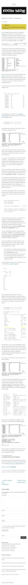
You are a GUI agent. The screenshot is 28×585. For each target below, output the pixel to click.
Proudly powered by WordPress (8, 582)
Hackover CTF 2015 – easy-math (8, 550)
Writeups (14, 470)
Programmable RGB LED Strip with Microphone (11, 543)
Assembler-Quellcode (13, 263)
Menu (14, 4)
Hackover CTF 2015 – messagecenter (9, 547)
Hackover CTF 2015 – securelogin (8, 545)
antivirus (22, 470)
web (11, 471)
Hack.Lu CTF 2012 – (9, 466)
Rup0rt (23, 471)
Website (3, 521)
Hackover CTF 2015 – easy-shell (8, 548)
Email (3, 515)
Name (3, 510)
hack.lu (8, 471)
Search (3, 535)
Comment (4, 495)
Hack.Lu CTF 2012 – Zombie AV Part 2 (15, 463)
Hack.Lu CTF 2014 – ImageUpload (17, 566)
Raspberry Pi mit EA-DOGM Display (18, 562)
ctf (5, 471)
